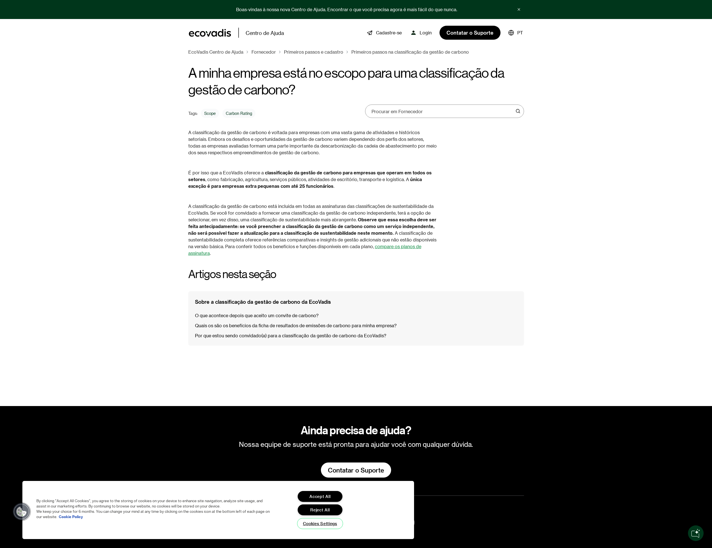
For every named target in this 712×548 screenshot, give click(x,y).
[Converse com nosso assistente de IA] (696, 533)
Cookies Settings (320, 523)
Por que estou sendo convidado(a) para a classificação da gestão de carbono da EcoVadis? (290, 335)
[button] (515, 32)
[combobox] (442, 111)
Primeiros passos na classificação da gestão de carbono (410, 51)
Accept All (319, 496)
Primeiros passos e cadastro (313, 51)
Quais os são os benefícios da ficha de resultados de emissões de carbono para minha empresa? (296, 325)
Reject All (320, 509)
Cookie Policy (71, 516)
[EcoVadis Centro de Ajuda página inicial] (210, 33)
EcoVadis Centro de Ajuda (215, 51)
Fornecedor (264, 51)
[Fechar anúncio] (519, 9)
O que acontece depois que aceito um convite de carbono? (257, 315)
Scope (210, 113)
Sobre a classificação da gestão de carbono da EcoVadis (263, 302)
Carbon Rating (239, 113)
